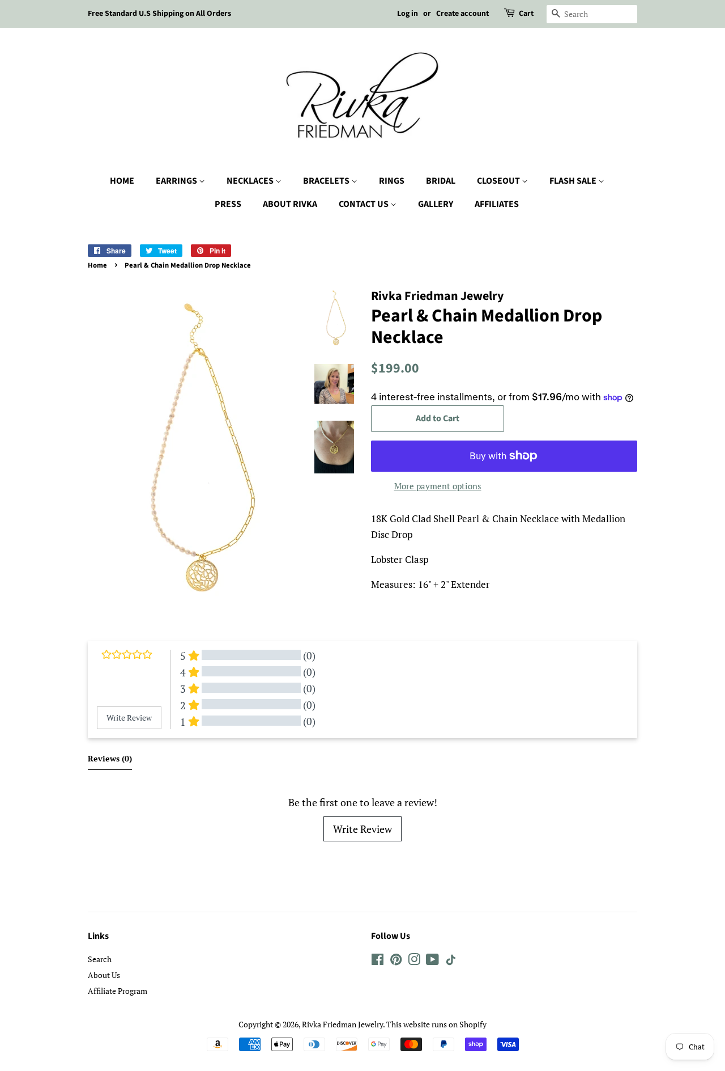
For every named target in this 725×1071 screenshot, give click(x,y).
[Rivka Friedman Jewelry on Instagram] (414, 961)
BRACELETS (327, 181)
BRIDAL (440, 181)
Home (97, 265)
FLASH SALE (573, 181)
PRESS (228, 204)
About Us (104, 975)
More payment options (437, 486)
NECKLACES (251, 181)
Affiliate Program (117, 990)
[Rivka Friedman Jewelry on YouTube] (432, 961)
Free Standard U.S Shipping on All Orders (159, 13)
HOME (122, 181)
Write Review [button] (129, 717)
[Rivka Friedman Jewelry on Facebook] (377, 961)
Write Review (362, 829)
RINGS (391, 181)
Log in (407, 13)
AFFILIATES (497, 204)
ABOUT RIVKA (290, 204)
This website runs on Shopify (436, 1024)
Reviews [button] (110, 758)
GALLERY (435, 204)
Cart (526, 13)
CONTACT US (364, 204)
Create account (462, 13)
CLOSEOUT (499, 181)
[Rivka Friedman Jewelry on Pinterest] (396, 961)
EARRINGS (177, 181)
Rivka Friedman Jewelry (342, 1024)
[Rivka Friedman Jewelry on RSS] (451, 961)
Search (100, 959)
